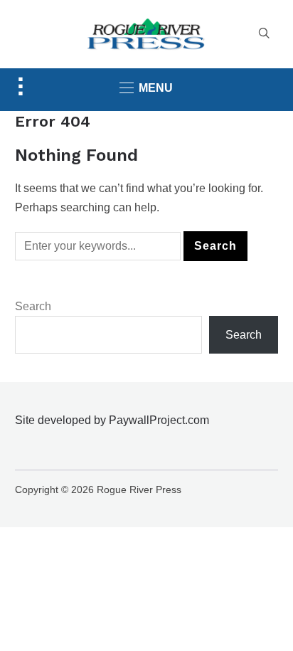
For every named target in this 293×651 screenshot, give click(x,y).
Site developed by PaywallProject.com (112, 420)
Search (33, 306)
